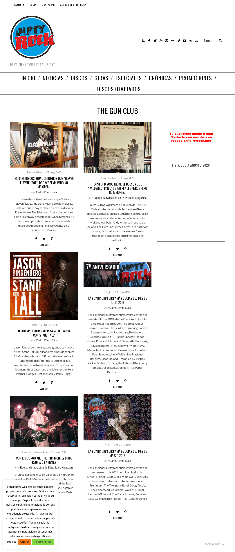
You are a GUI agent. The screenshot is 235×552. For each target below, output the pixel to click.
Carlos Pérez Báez (46, 192)
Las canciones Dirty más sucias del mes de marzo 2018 (117, 453)
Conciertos (27, 452)
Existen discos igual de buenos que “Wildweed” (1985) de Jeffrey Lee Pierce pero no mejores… (117, 188)
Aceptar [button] (24, 541)
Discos (34, 325)
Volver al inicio (213, 544)
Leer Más (44, 244)
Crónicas (38, 452)
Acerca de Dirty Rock (73, 4)
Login (33, 4)
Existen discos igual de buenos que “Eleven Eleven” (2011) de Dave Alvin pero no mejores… (44, 182)
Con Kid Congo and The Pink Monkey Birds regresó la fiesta (44, 460)
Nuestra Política (43, 541)
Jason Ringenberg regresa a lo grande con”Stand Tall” (44, 332)
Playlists (18, 4)
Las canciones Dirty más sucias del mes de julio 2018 (117, 300)
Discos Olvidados (35, 172)
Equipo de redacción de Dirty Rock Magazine (120, 197)
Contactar (48, 4)
